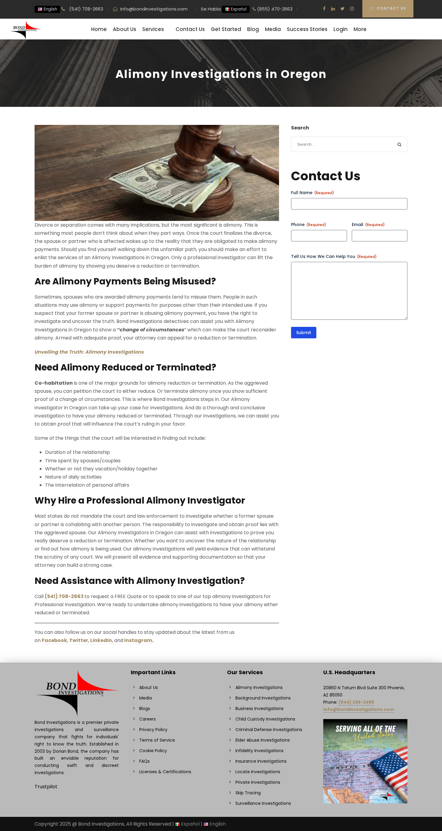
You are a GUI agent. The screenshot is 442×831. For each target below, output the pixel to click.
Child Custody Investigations (265, 719)
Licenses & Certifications (165, 772)
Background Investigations (263, 698)
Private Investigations (257, 782)
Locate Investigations (257, 772)
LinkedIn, (102, 640)
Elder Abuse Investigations (262, 740)
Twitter (78, 640)
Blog (253, 29)
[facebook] (324, 8)
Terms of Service (157, 740)
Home (99, 29)
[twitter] (342, 8)
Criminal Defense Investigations (268, 730)
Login (340, 29)
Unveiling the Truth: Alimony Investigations (89, 352)
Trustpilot (46, 786)
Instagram (138, 640)
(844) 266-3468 (356, 702)
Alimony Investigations (259, 687)
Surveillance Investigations (263, 803)
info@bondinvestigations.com (154, 9)
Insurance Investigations (261, 761)
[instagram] (352, 8)
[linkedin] (333, 8)
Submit (303, 333)
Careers (147, 719)
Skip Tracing (248, 793)
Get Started (226, 29)
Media (273, 29)
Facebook (54, 640)
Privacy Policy (153, 730)
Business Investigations (259, 708)
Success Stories (307, 29)
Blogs (144, 708)
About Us (124, 29)
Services (153, 29)
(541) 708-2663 (85, 9)
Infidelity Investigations (259, 751)
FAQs (144, 761)
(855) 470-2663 (274, 9)
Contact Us (391, 8)
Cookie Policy (153, 751)
